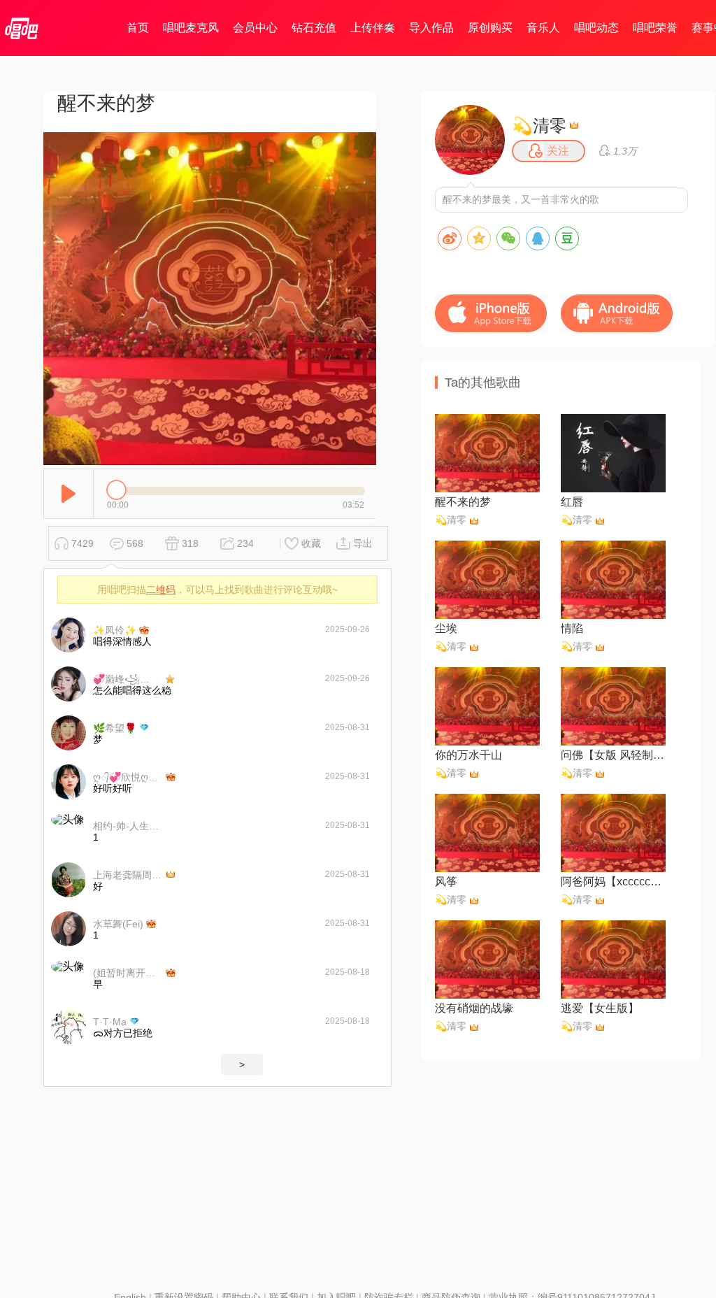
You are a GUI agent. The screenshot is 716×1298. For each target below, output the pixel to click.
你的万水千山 (468, 755)
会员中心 (255, 28)
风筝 (446, 881)
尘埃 (446, 628)
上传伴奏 (372, 28)
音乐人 (543, 28)
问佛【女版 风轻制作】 (613, 755)
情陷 (572, 628)
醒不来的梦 (463, 502)
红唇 (572, 502)
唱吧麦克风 (191, 28)
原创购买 (490, 28)
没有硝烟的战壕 (474, 1008)
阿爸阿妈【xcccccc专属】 (613, 881)
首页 (138, 28)
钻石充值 (314, 28)
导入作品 (431, 28)
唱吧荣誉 (655, 28)
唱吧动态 (596, 28)
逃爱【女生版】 (600, 1008)
